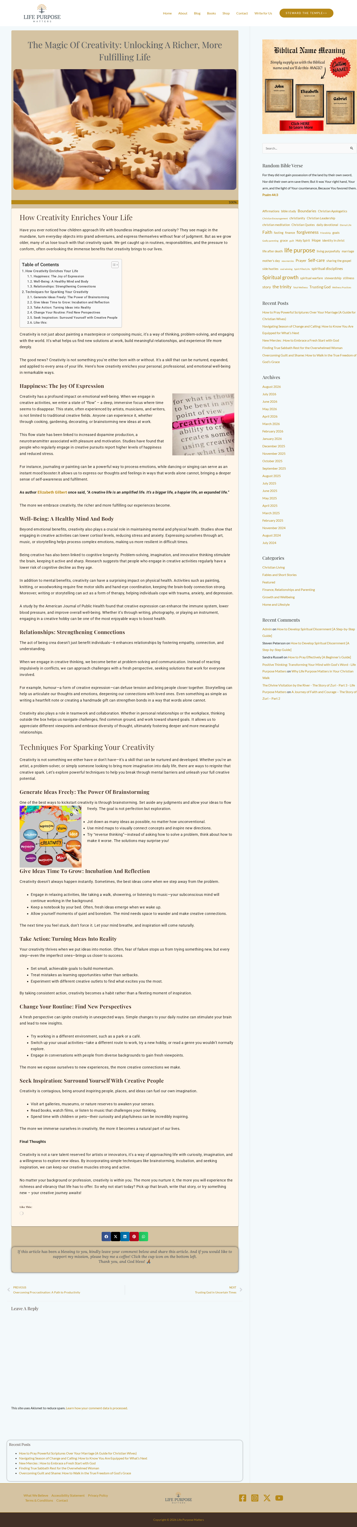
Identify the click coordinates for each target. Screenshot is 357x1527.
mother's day (271, 260)
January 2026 (272, 439)
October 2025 (272, 461)
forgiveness (308, 232)
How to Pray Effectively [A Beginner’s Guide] (319, 657)
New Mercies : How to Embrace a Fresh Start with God (57, 1463)
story (266, 287)
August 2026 (271, 386)
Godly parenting (270, 240)
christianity (297, 218)
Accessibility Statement (68, 1495)
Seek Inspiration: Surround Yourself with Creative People (76, 317)
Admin (267, 629)
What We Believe (36, 1495)
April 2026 (269, 416)
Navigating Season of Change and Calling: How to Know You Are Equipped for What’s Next (83, 1458)
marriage (348, 251)
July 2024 (269, 543)
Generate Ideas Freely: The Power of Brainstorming (71, 297)
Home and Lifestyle (276, 604)
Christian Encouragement (275, 218)
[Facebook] (242, 1498)
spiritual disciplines (327, 268)
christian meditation (276, 225)
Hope (316, 240)
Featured (268, 582)
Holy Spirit (303, 240)
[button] (306, 13)
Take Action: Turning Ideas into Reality (62, 307)
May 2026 (269, 409)
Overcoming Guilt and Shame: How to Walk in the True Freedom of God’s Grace (75, 1473)
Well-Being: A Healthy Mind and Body (61, 281)
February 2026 (272, 431)
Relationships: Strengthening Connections (65, 286)
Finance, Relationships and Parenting (288, 589)
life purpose (299, 250)
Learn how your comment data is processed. (97, 1408)
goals (336, 232)
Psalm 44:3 (270, 195)
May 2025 (269, 498)
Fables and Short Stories (279, 575)
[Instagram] (255, 1498)
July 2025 (269, 483)
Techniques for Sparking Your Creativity (56, 292)
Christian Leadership (321, 218)
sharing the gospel (338, 260)
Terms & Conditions (39, 1500)
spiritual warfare (311, 278)
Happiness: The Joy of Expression (59, 276)
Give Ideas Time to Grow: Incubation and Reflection (71, 302)
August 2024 (271, 535)
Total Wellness (300, 287)
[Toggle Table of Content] (113, 264)
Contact (62, 1500)
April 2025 (269, 505)
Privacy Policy (98, 1495)
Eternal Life (345, 225)
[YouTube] (279, 1498)
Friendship (325, 233)
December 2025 (273, 446)
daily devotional (327, 225)
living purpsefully (328, 251)
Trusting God (320, 287)
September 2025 (274, 468)
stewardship (333, 278)
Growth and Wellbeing (278, 597)
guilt (291, 240)
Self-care (316, 260)
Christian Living (273, 567)
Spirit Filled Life (302, 269)
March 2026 (271, 424)
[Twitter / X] (267, 1498)
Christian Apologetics (332, 211)
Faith (267, 232)
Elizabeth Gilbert (52, 492)
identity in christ (333, 240)
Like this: (40, 322)
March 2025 (271, 513)
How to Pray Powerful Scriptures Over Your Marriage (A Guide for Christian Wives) (78, 1453)
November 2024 (274, 528)
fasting (278, 232)
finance (290, 232)
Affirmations (271, 211)
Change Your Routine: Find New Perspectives (67, 312)
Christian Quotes (303, 225)
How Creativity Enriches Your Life (51, 271)
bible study (288, 211)
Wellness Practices (341, 287)
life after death (272, 251)
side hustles (270, 269)
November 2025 (274, 453)
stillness (348, 278)
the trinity (282, 286)
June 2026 (269, 401)
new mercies (288, 261)
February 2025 (272, 520)
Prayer (301, 260)
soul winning (286, 269)
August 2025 (271, 476)
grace (284, 240)
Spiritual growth (280, 277)
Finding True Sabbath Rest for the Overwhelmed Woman (59, 1468)
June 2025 (269, 491)
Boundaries (307, 211)
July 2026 (269, 394)
